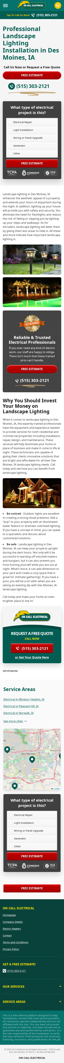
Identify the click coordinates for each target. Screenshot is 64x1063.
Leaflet (56, 788)
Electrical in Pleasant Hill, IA (21, 706)
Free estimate (32, 75)
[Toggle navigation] (5, 5)
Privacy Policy (11, 949)
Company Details (13, 921)
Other (16, 153)
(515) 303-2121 (34, 380)
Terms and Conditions (15, 942)
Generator (19, 145)
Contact (7, 935)
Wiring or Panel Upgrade (27, 137)
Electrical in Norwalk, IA (18, 713)
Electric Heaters (12, 928)
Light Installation (23, 130)
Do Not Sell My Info (46, 1052)
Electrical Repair (22, 122)
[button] (7, 749)
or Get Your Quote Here (32, 657)
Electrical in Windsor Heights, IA (23, 699)
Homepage (9, 915)
